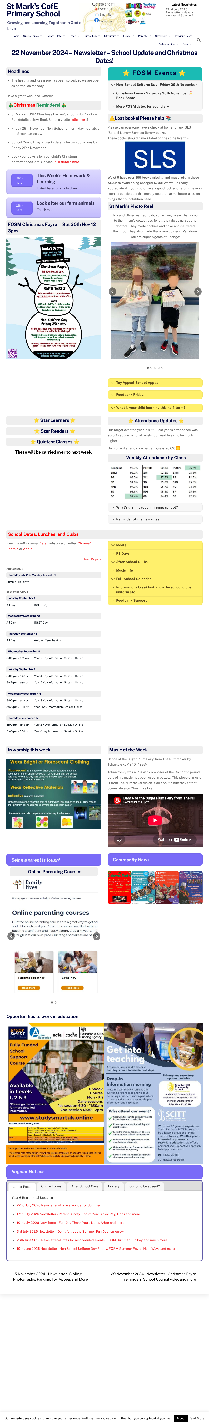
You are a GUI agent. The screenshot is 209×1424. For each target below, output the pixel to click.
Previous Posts (183, 36)
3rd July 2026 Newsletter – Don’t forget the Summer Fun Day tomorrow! (71, 1231)
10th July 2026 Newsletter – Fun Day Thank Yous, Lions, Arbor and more (70, 1223)
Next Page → (92, 559)
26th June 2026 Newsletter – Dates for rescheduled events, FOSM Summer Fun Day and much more (92, 1240)
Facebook (105, 21)
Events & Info (54, 36)
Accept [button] (181, 1418)
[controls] (54, 942)
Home (15, 36)
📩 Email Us (103, 14)
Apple (27, 549)
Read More (197, 1418)
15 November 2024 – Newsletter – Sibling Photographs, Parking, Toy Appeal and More (50, 1276)
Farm (185, 44)
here (43, 543)
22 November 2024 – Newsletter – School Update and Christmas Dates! (104, 56)
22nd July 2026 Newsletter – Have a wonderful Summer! (179, 12)
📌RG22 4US (103, 9)
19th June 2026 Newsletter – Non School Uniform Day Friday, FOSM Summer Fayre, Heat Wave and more (96, 1249)
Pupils (126, 36)
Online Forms (31, 36)
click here (79, 120)
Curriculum (90, 36)
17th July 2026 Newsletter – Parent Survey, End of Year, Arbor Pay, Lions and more (78, 1214)
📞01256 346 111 (103, 4)
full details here (67, 162)
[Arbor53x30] (146, 16)
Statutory (110, 36)
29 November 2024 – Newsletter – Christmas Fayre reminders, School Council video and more (153, 1276)
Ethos (72, 36)
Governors (161, 36)
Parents (142, 36)
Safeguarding (167, 44)
